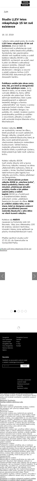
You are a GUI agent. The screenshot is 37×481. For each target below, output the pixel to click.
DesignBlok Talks (7, 343)
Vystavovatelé (6, 341)
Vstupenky (25, 5)
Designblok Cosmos (22, 337)
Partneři (18, 339)
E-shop (18, 343)
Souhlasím (11, 400)
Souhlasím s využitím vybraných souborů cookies (18, 478)
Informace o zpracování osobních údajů (24, 381)
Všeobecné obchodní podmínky (23, 385)
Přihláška (26, 2)
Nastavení (3, 400)
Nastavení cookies (22, 388)
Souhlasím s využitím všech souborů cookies (16, 480)
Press (18, 341)
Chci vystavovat (7, 339)
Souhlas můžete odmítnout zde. (11, 402)
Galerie (4, 350)
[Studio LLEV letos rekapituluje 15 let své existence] (18, 249)
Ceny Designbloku (7, 346)
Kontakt (18, 346)
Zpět (6, 12)
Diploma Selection (7, 348)
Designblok (5, 337)
